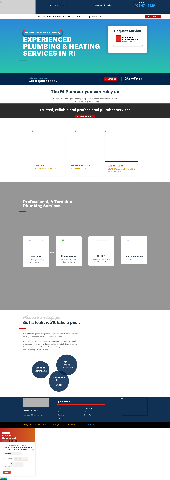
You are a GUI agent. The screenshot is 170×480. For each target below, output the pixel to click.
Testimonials (78, 17)
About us (47, 17)
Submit (6, 472)
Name (5, 453)
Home (38, 17)
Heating (66, 17)
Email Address (8, 458)
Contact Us (97, 17)
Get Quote (153, 17)
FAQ (85, 412)
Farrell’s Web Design (91, 425)
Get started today (85, 116)
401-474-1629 (144, 5)
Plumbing (57, 17)
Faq (88, 17)
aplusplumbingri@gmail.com (33, 415)
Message (6, 466)
